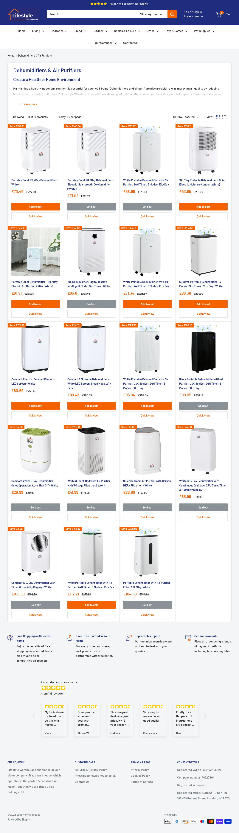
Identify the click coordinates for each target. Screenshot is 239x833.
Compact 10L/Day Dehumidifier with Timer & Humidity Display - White (33, 585)
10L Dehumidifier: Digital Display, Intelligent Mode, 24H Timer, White (88, 284)
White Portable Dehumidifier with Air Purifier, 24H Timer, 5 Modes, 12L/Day (146, 182)
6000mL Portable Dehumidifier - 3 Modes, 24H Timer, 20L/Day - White (201, 284)
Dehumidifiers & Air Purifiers (35, 55)
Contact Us (130, 42)
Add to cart (36, 206)
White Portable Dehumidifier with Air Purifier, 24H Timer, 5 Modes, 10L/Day (146, 284)
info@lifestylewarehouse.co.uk (95, 775)
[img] (121, 688)
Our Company (104, 42)
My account (192, 16)
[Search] (172, 14)
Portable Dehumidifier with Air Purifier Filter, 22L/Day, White (146, 585)
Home (22, 30)
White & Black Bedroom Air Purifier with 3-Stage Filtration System (88, 483)
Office (151, 30)
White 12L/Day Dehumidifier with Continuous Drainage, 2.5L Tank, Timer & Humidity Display (203, 485)
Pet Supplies (202, 30)
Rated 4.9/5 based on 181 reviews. (129, 3)
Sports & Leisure (125, 30)
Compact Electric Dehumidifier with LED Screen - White (33, 381)
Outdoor (98, 30)
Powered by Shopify (19, 819)
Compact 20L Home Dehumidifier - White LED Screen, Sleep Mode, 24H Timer (89, 383)
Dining (78, 30)
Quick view (35, 216)
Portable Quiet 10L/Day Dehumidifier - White (34, 182)
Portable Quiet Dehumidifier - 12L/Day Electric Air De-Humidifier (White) (34, 284)
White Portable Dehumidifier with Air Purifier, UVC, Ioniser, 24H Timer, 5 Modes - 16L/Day (145, 383)
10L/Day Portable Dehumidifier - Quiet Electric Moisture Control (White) (202, 182)
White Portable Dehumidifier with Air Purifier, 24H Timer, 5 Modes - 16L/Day (90, 585)
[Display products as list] (224, 116)
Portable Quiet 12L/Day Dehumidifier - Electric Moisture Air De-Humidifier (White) (90, 184)
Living (36, 30)
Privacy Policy (140, 769)
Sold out (91, 206)
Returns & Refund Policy (91, 769)
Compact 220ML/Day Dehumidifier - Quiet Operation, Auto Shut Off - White (34, 483)
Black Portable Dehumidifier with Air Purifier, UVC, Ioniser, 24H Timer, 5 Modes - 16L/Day (201, 383)
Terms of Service (142, 781)
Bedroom (57, 30)
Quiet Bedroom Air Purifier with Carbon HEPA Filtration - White (147, 483)
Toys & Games (174, 30)
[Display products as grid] (218, 116)
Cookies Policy (140, 775)
